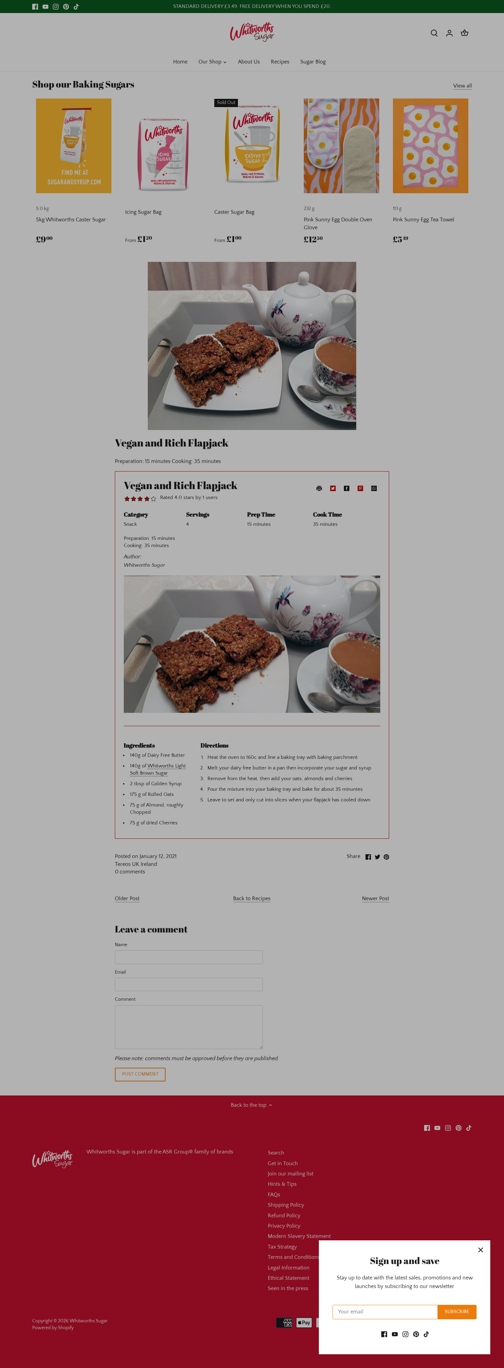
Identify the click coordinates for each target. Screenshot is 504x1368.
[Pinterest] (416, 1334)
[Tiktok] (426, 1334)
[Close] (480, 1249)
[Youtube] (395, 1334)
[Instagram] (405, 1334)
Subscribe (457, 1311)
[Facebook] (384, 1334)
